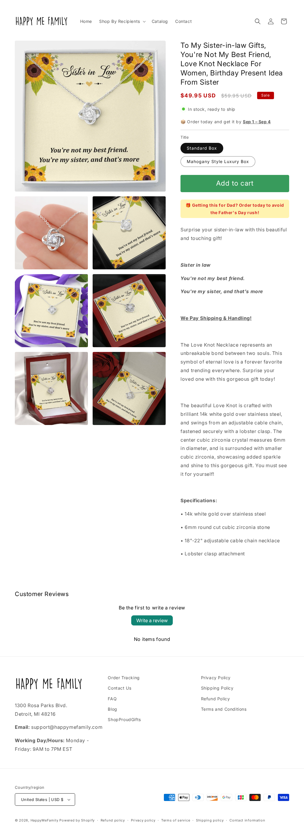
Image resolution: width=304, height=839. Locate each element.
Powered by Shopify (77, 820)
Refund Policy (215, 698)
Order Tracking (124, 677)
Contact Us (119, 688)
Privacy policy (143, 820)
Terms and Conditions (224, 709)
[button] (122, 21)
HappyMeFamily (44, 820)
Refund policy (113, 820)
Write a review (152, 620)
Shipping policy (210, 820)
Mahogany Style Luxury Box (218, 161)
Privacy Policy (216, 677)
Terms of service (175, 820)
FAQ (112, 698)
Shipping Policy (217, 688)
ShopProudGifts (124, 719)
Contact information (247, 820)
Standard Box (202, 148)
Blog (112, 709)
